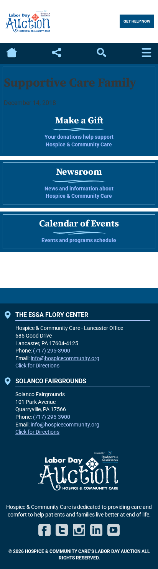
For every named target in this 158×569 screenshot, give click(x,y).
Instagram (79, 530)
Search (101, 53)
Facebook (44, 530)
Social (56, 53)
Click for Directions (37, 365)
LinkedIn (96, 530)
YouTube (113, 530)
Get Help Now (136, 21)
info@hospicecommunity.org (65, 358)
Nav (146, 53)
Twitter (62, 530)
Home (11, 53)
